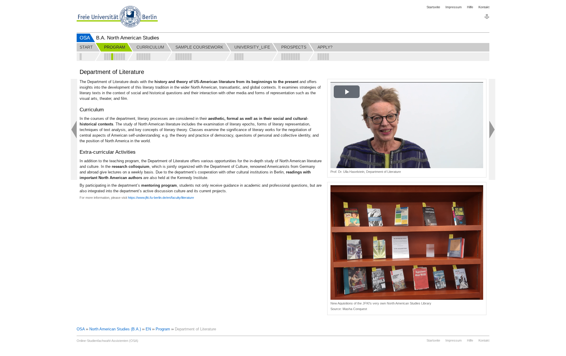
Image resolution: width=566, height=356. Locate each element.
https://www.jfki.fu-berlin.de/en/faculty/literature (161, 197)
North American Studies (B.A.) (115, 329)
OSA (85, 38)
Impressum (453, 7)
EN (148, 329)
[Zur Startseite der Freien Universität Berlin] (117, 16)
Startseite (433, 7)
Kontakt (483, 7)
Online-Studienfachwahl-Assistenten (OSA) (107, 340)
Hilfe (470, 7)
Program (163, 329)
